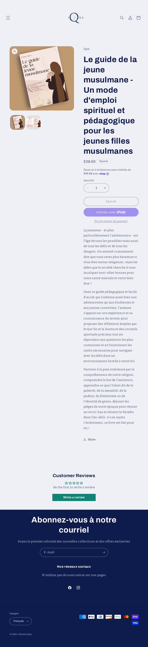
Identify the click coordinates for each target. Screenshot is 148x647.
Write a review (74, 497)
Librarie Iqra (25, 634)
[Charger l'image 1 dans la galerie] (17, 122)
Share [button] (92, 439)
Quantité (89, 180)
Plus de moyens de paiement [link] (111, 221)
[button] (8, 18)
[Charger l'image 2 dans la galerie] (34, 122)
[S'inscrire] (104, 552)
